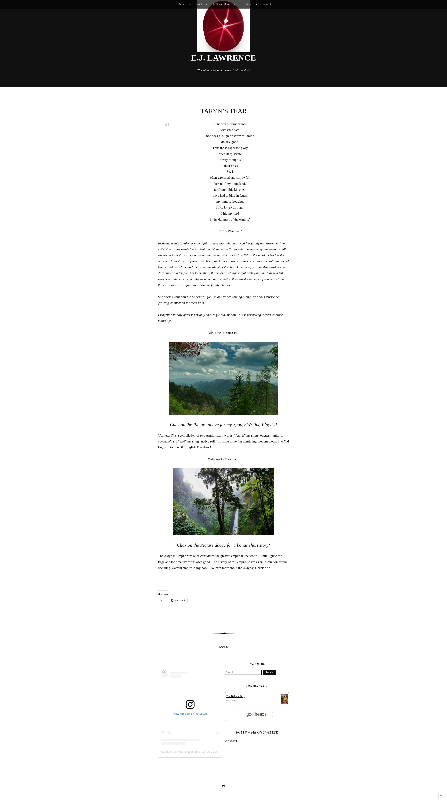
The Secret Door (220, 4)
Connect (266, 4)
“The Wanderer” (231, 231)
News (182, 4)
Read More (246, 4)
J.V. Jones (231, 700)
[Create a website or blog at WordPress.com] (223, 785)
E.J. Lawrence (223, 57)
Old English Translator (194, 447)
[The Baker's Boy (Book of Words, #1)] (284, 704)
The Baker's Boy (235, 696)
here (267, 568)
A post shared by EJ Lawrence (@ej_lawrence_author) (191, 751)
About (198, 4)
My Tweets (231, 740)
